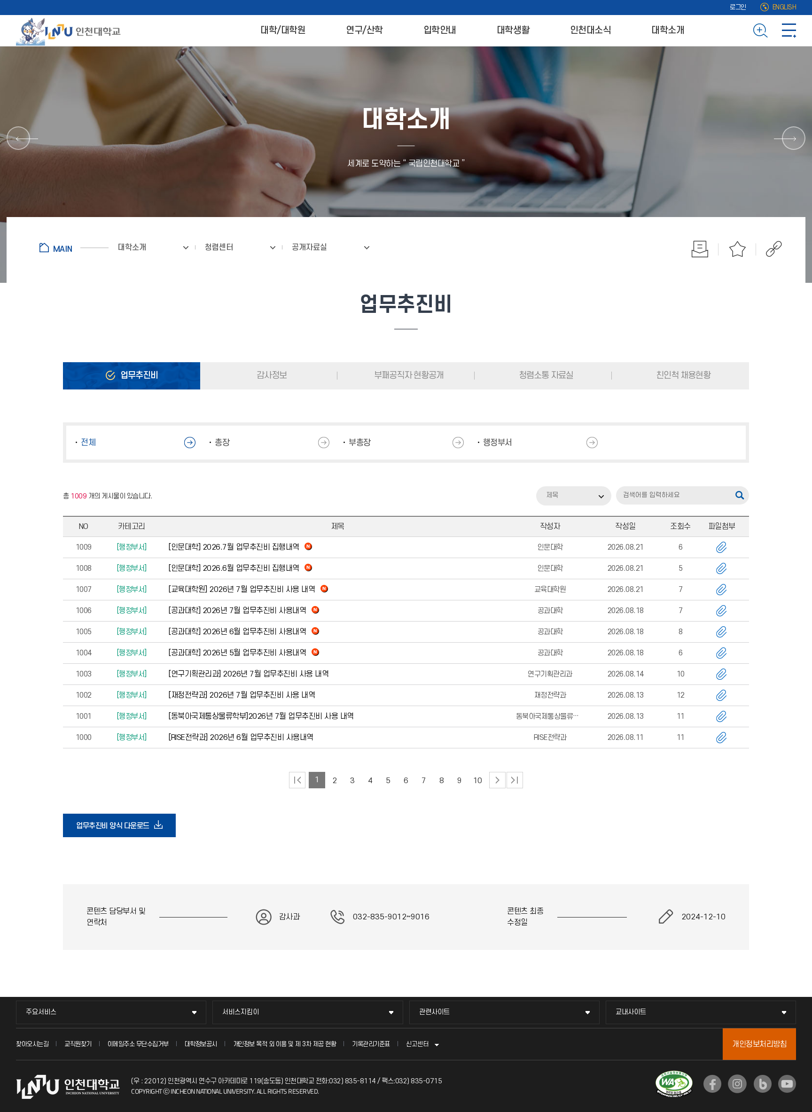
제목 (552, 495)
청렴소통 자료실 (545, 376)
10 (477, 781)
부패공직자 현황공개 (408, 376)
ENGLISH (784, 7)
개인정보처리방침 (759, 1044)
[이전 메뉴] (18, 138)
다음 (497, 780)
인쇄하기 (699, 249)
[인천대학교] (70, 31)
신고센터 (417, 1044)
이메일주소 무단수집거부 (138, 1044)
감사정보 (271, 376)
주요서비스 (41, 1012)
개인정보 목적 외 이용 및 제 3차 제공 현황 (284, 1044)
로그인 (738, 7)
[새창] (712, 1084)
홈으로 (74, 247)
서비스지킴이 (240, 1012)
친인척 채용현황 (682, 376)
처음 (297, 780)
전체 (88, 442)
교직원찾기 (78, 1044)
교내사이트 (631, 1012)
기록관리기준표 (371, 1044)
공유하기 (769, 249)
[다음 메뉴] (793, 138)
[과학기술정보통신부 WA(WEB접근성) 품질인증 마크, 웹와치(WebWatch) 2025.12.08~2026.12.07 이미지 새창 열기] (674, 1076)
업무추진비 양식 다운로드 (115, 829)
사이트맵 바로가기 (789, 30)
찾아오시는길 (32, 1044)
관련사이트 (434, 1012)
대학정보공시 (201, 1044)
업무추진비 (138, 376)
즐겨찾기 (737, 249)
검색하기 (760, 30)
